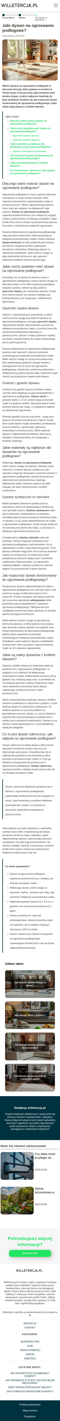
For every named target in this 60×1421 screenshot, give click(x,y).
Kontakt (30, 1327)
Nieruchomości (30, 1350)
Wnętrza (22, 18)
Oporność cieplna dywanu (26, 135)
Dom (30, 1346)
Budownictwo (30, 1341)
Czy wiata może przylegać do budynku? (45, 1156)
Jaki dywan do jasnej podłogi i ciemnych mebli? (30, 1077)
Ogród (30, 1354)
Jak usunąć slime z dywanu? (30, 1015)
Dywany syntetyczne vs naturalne (29, 151)
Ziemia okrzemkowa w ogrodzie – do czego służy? (44, 1190)
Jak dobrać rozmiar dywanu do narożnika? (30, 1046)
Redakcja (30, 1323)
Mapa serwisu (30, 1410)
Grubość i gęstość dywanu (26, 140)
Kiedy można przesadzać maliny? (30, 1387)
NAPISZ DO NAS (30, 1253)
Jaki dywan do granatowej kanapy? (29, 1391)
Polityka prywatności (30, 1404)
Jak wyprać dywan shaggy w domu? (30, 984)
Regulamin (30, 1416)
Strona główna (8, 18)
